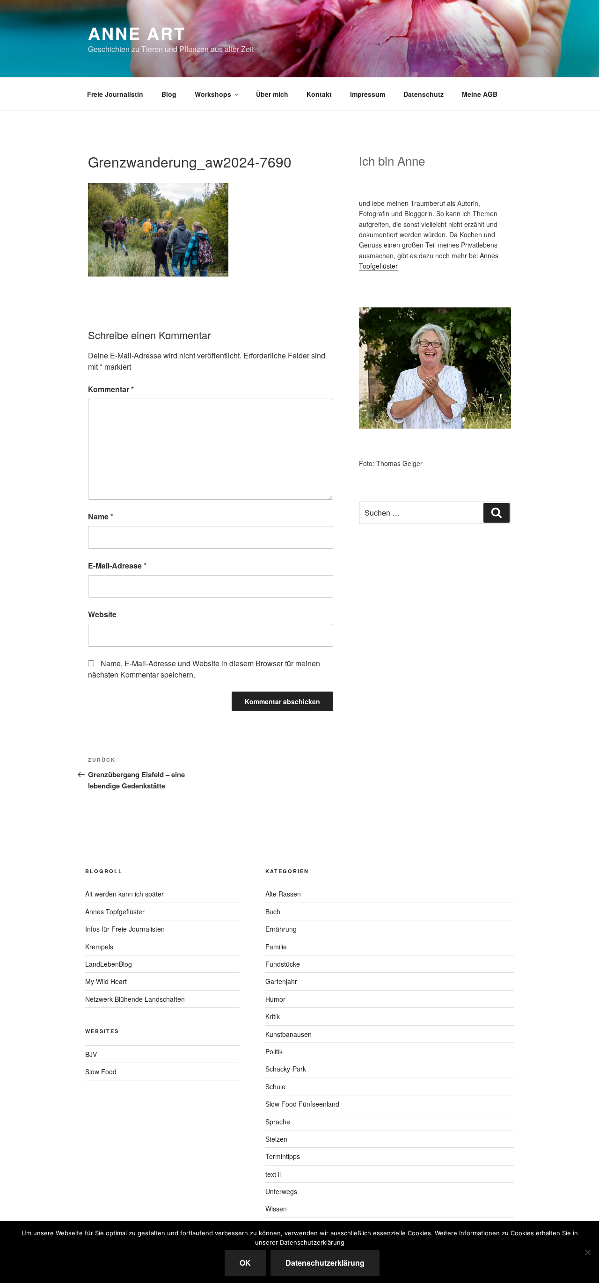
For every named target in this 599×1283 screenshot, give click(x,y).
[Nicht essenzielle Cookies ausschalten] (587, 1252)
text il (273, 1174)
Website (102, 614)
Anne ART (137, 33)
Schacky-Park (285, 1068)
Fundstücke (282, 964)
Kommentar (111, 389)
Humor (275, 999)
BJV (91, 1054)
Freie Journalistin (115, 94)
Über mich (272, 94)
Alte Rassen (283, 893)
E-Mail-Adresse (117, 565)
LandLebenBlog (108, 964)
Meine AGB (479, 94)
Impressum (367, 94)
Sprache (277, 1121)
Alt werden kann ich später (124, 893)
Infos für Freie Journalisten (125, 928)
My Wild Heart (106, 981)
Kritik (272, 1016)
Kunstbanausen (288, 1034)
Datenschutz (423, 94)
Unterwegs (281, 1191)
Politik (274, 1051)
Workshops (213, 94)
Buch (272, 911)
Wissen (276, 1208)
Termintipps (282, 1156)
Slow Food (101, 1071)
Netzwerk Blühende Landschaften (135, 999)
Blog (168, 94)
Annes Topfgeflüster (115, 911)
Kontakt (319, 94)
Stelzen (276, 1139)
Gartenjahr (281, 981)
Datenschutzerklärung (325, 1262)
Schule (275, 1086)
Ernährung (281, 928)
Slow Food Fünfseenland (302, 1103)
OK (245, 1262)
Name (100, 516)
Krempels (99, 946)
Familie (276, 946)
